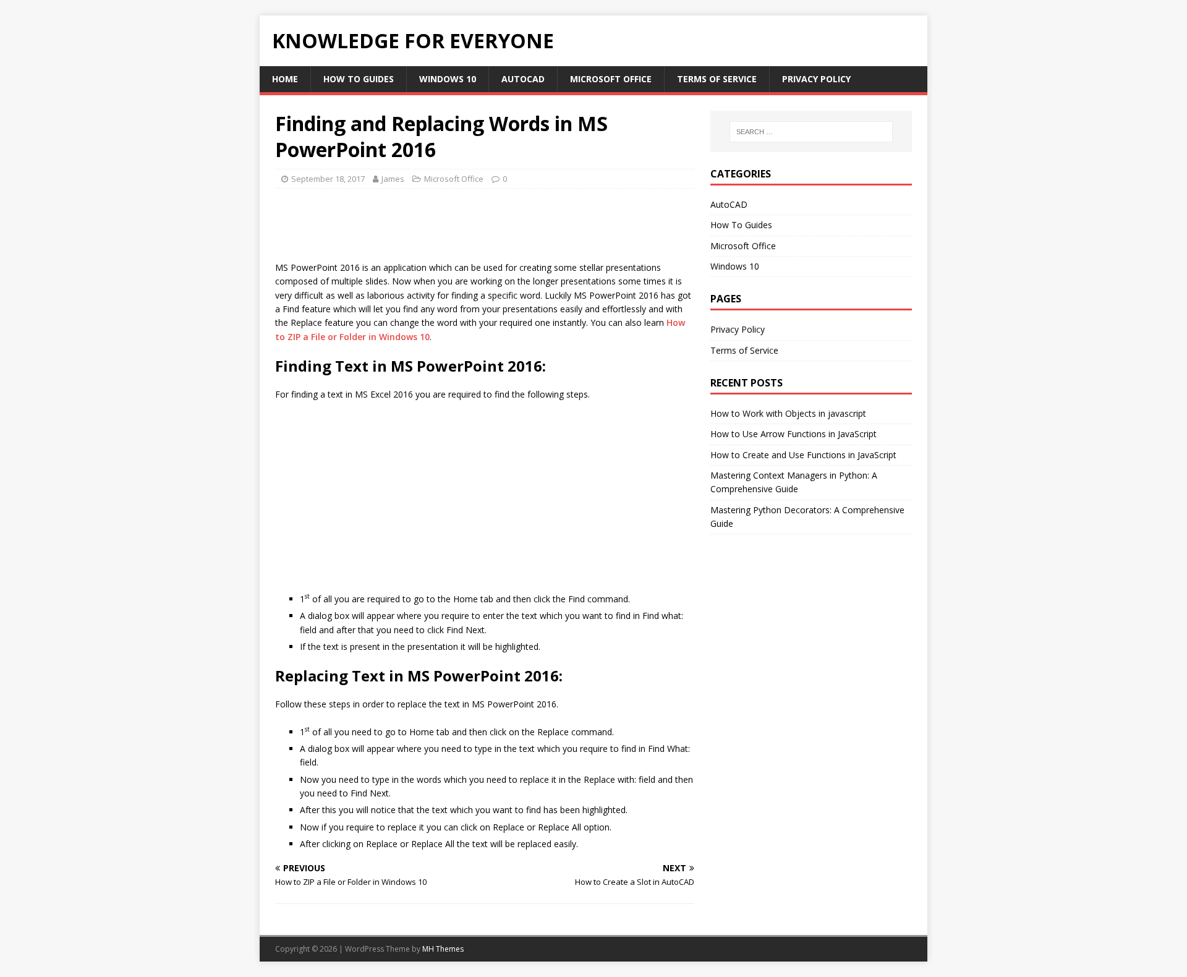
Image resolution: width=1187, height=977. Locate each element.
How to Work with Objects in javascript (788, 413)
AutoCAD (523, 79)
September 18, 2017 (328, 178)
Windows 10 (447, 79)
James (392, 178)
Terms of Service (717, 79)
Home (285, 79)
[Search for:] (811, 131)
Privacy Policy (816, 79)
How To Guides (358, 79)
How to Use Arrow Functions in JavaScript (793, 434)
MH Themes (443, 949)
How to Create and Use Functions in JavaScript (803, 455)
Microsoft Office (611, 79)
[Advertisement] (500, 229)
